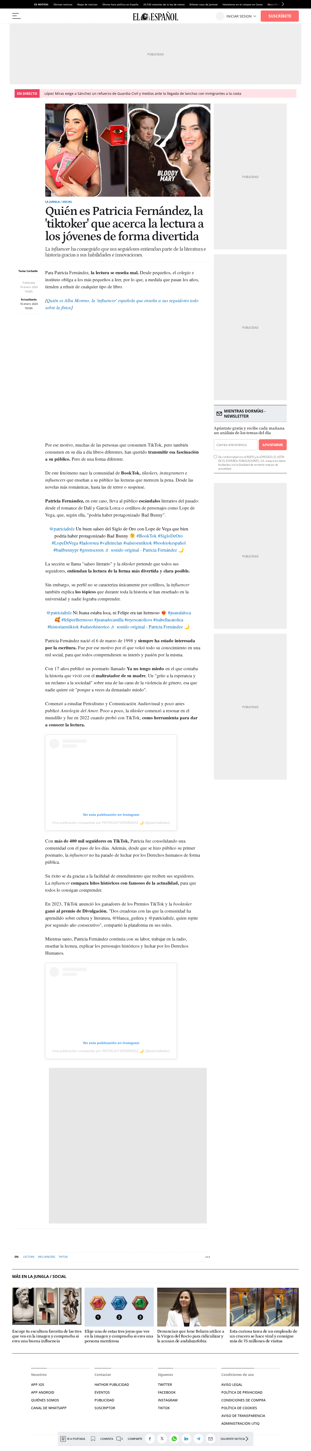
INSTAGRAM (168, 1400)
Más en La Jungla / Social (39, 1276)
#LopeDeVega (65, 543)
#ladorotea (89, 543)
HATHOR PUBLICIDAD (112, 1384)
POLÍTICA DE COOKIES (239, 1408)
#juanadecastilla (108, 619)
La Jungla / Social (58, 201)
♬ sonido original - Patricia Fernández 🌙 (144, 550)
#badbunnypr (65, 550)
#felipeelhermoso (77, 619)
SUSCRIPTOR (105, 1408)
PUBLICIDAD (104, 1400)
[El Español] (155, 16)
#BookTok (147, 536)
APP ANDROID (42, 1392)
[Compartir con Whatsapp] (175, 1438)
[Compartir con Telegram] (200, 1438)
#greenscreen (92, 550)
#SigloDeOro (170, 536)
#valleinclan (111, 543)
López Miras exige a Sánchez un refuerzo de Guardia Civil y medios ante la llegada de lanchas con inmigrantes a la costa (142, 93)
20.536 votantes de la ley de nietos (164, 4)
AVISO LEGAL (231, 1384)
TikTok (63, 1256)
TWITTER (165, 1384)
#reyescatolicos (138, 619)
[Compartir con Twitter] (163, 1438)
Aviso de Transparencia (243, 1415)
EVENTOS (102, 1392)
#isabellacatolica (168, 619)
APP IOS (37, 1384)
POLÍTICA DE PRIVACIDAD (241, 1392)
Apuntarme (272, 444)
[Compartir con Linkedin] (187, 1438)
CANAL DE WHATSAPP (49, 1408)
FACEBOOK (167, 1392)
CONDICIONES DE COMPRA (243, 1400)
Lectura (29, 1256)
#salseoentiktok (137, 543)
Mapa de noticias (87, 4)
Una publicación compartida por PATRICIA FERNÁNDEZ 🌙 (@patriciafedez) (111, 823)
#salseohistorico (95, 627)
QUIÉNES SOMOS (45, 1400)
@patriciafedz (62, 529)
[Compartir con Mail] (212, 1438)
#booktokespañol (169, 543)
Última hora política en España (120, 4)
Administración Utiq (240, 1423)
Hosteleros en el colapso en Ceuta (243, 4)
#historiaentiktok (63, 627)
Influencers (46, 1256)
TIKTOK (164, 1408)
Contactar (103, 1374)
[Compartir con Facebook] (151, 1438)
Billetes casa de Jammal (204, 4)
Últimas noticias (62, 4)
